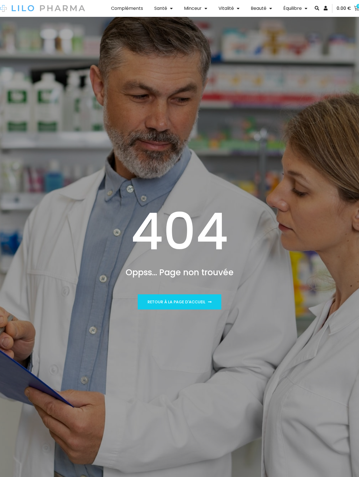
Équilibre (292, 8)
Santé (160, 8)
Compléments (127, 8)
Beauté (258, 8)
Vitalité (226, 8)
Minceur (193, 8)
